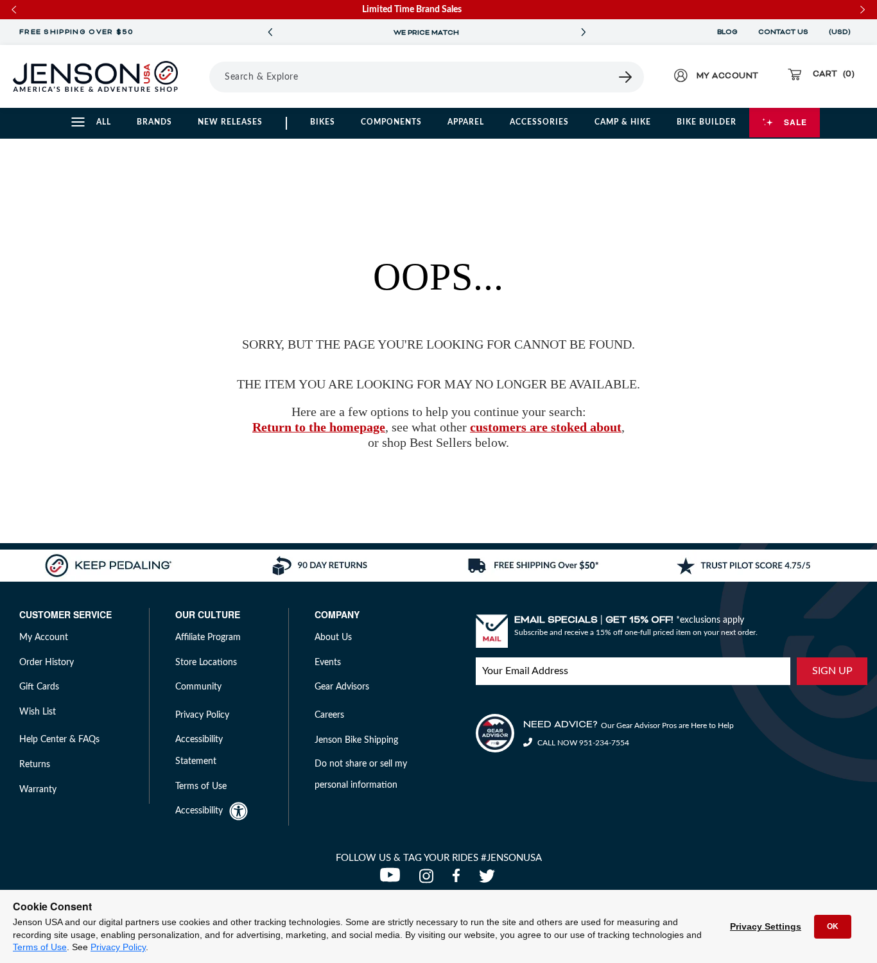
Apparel (465, 122)
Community (198, 686)
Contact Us (783, 32)
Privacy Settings (765, 926)
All (103, 122)
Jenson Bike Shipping (356, 740)
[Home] (95, 76)
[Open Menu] (204, 76)
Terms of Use (40, 947)
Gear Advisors (342, 686)
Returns (34, 764)
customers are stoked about (545, 427)
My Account (43, 637)
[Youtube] (392, 879)
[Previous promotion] (269, 32)
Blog (727, 32)
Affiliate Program (208, 637)
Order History (46, 662)
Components (391, 122)
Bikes (322, 122)
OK (832, 926)
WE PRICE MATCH (426, 32)
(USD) (842, 32)
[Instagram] (429, 879)
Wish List (37, 711)
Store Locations (206, 662)
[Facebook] (459, 879)
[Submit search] (626, 77)
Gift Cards (39, 686)
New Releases (230, 122)
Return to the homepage (318, 427)
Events (328, 662)
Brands (154, 122)
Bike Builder (706, 122)
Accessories (539, 122)
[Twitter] (488, 879)
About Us (333, 637)
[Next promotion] (583, 32)
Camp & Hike (623, 122)
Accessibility (199, 810)
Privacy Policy (118, 947)
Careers (329, 715)
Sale (795, 122)
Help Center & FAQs (59, 739)
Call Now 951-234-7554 (582, 743)
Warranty (37, 789)
